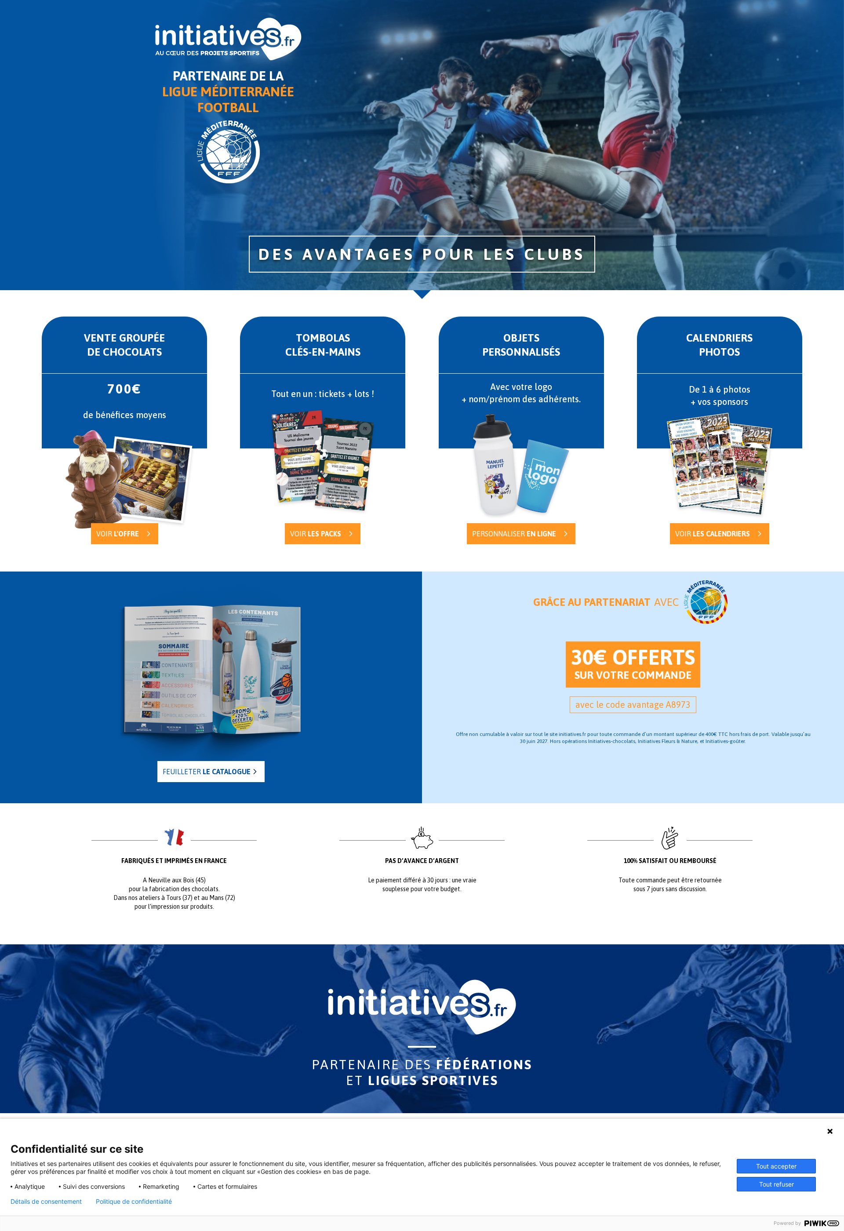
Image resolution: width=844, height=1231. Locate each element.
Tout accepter (776, 1166)
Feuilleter (207, 772)
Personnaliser (514, 534)
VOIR (315, 534)
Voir (117, 534)
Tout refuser (776, 1184)
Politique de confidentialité (134, 1201)
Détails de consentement (46, 1201)
